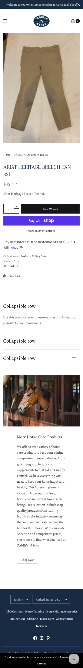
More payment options (42, 231)
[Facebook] (35, 638)
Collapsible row (19, 306)
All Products (24, 256)
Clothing (32, 619)
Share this (14, 276)
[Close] (78, 4)
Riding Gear (39, 256)
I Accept (41, 663)
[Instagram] (41, 638)
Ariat (17, 261)
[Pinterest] (48, 638)
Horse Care (47, 619)
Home (6, 155)
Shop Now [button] (27, 560)
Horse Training (34, 611)
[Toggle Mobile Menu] (8, 21)
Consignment (64, 619)
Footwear (41, 626)
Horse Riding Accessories (61, 611)
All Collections (14, 611)
